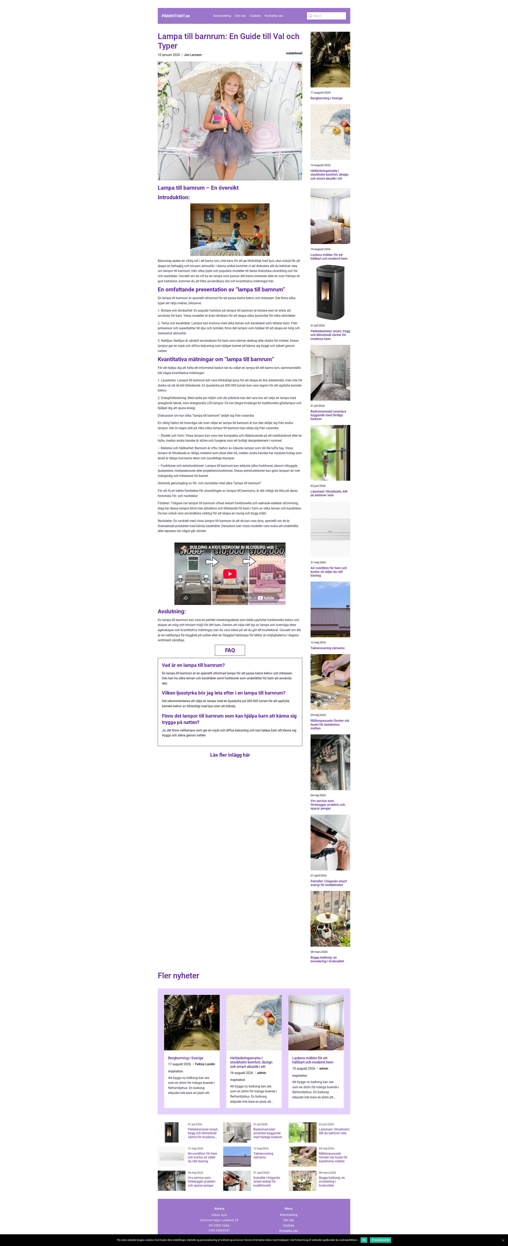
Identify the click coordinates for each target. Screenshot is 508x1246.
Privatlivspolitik (380, 1240)
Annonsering (222, 16)
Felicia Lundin (205, 1064)
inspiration (175, 1071)
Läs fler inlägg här (230, 755)
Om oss (240, 16)
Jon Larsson (193, 55)
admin (261, 1073)
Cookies (255, 16)
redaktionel (294, 53)
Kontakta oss (274, 16)
